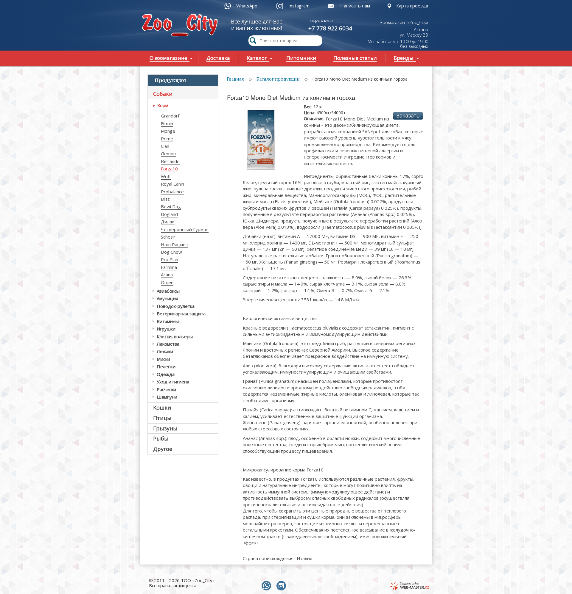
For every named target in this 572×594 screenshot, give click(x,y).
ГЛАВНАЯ (181, 26)
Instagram (299, 6)
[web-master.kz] (409, 586)
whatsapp (267, 586)
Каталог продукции (278, 79)
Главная (235, 79)
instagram (282, 586)
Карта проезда (412, 6)
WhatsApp (246, 6)
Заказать (408, 116)
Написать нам (355, 6)
